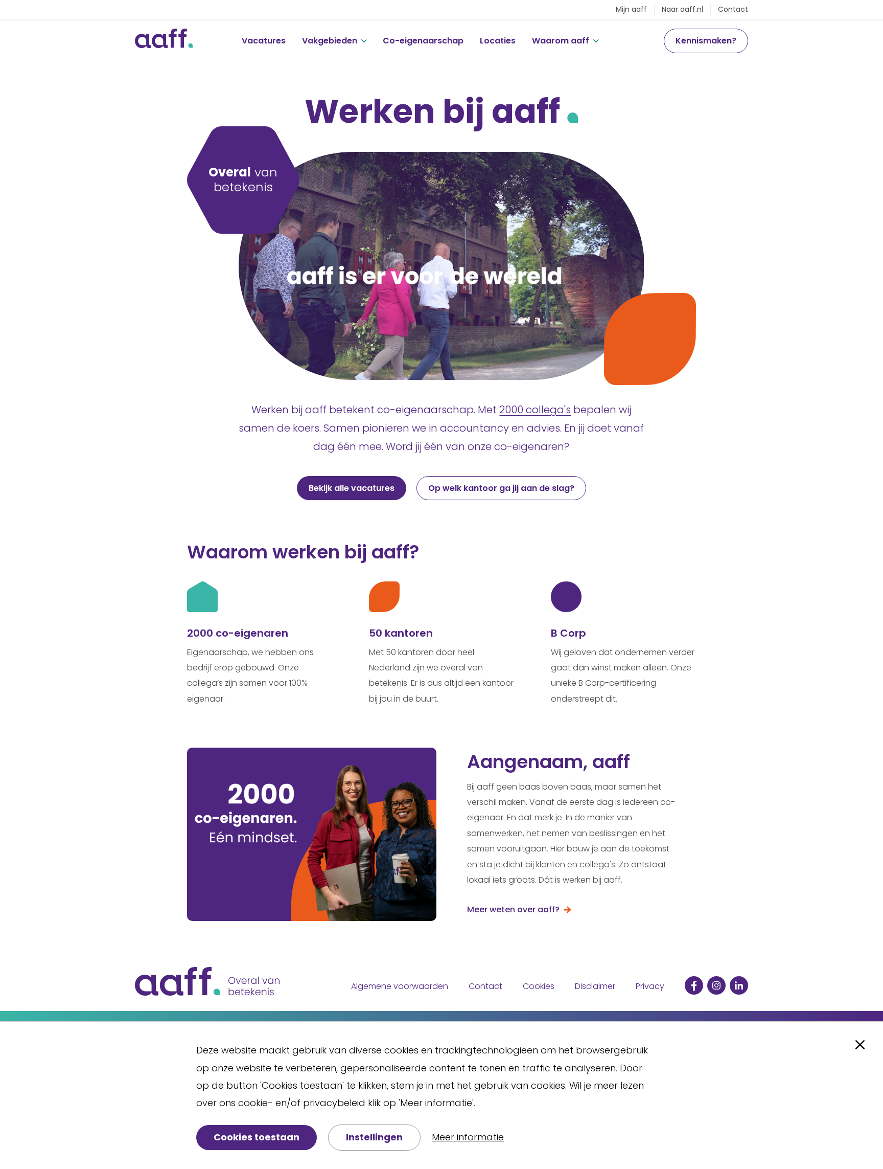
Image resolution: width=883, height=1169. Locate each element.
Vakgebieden (329, 41)
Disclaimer (595, 986)
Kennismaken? (706, 41)
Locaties (498, 41)
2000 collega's (535, 409)
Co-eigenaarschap (423, 41)
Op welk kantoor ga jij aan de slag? (501, 488)
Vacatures (264, 41)
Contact (733, 9)
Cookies (538, 986)
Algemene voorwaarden (399, 986)
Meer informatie (468, 1137)
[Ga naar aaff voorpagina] (164, 41)
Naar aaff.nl (682, 9)
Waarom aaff (560, 41)
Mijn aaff (631, 9)
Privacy (650, 986)
